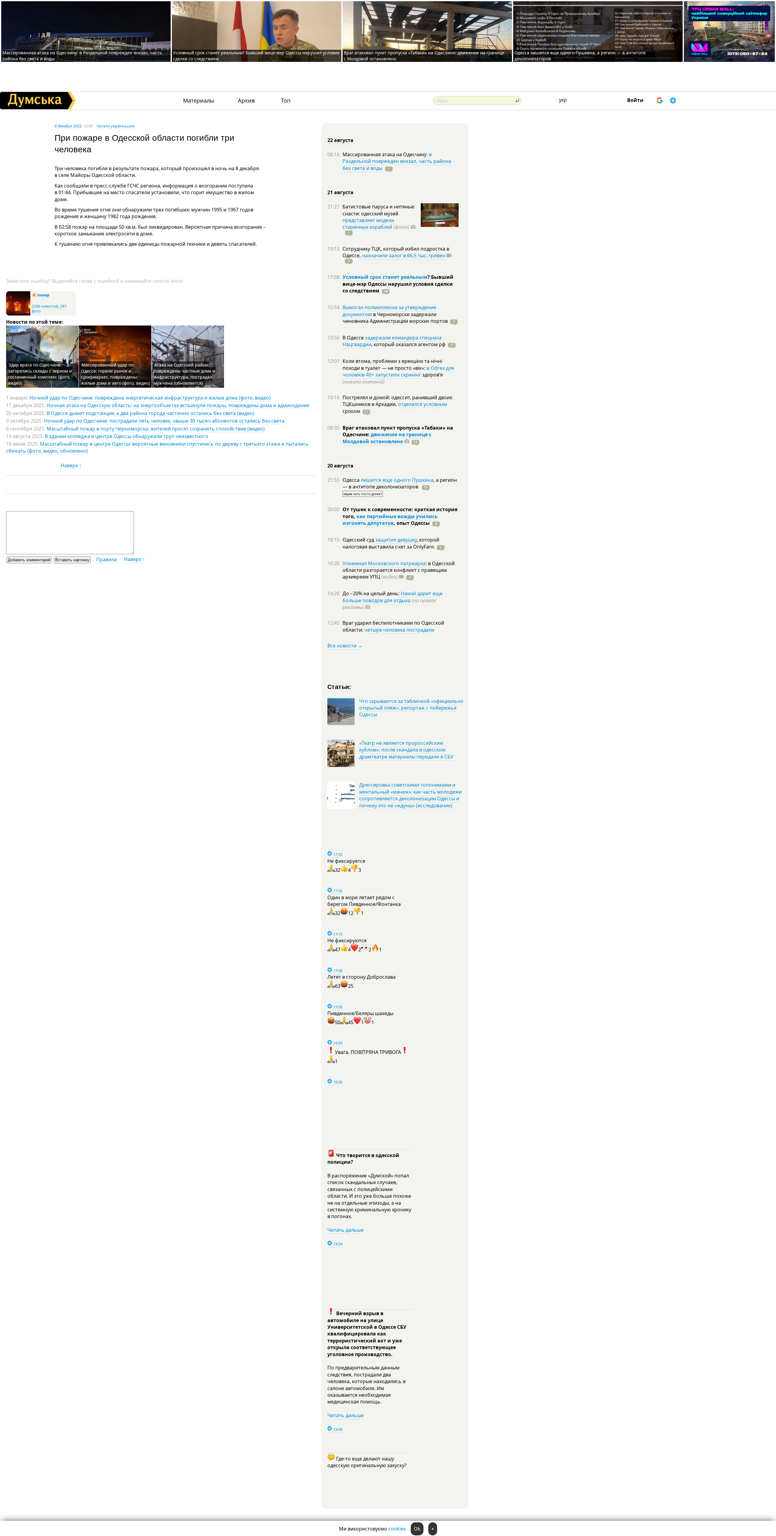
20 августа (340, 465)
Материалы (198, 100)
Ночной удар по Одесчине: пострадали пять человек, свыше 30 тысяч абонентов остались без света (164, 420)
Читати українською (115, 126)
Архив (246, 100)
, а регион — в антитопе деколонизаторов (400, 483)
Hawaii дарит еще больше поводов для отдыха (393, 596)
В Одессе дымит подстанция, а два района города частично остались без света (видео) (150, 413)
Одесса (352, 480)
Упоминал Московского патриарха (384, 563)
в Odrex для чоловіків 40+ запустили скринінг (398, 371)
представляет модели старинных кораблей (368, 223)
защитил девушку (396, 539)
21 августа (340, 192)
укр (563, 99)
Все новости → (345, 645)
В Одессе (354, 337)
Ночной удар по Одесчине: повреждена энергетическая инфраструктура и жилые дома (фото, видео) (150, 397)
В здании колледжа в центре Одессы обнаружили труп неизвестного (126, 436)
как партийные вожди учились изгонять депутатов (390, 519)
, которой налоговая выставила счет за (391, 543)
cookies (397, 1528)
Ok (417, 1528)
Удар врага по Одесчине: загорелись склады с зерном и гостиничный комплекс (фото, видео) (40, 374)
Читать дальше (345, 1230)
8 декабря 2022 (68, 126)
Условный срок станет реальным (385, 277)
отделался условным (422, 404)
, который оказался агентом (408, 344)
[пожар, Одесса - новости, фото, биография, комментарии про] (18, 314)
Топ (285, 100)
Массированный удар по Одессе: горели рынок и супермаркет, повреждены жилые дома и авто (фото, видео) (115, 374)
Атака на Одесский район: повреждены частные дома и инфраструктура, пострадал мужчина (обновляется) (184, 374)
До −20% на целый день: (372, 593)
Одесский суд (359, 539)
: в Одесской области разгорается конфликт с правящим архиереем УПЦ (399, 570)
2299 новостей (45, 306)
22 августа (340, 140)
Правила (106, 559)
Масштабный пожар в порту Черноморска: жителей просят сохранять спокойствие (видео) (156, 428)
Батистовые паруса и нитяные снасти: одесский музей (378, 210)
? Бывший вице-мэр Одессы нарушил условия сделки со (398, 284)
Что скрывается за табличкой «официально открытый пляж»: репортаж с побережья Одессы (411, 708)
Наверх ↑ (71, 465)
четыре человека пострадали (399, 629)
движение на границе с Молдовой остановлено (387, 437)
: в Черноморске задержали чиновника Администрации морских (395, 317)
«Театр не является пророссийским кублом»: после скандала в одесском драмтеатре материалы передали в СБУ (406, 750)
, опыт (412, 523)
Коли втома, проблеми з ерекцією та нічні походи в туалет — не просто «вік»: (392, 364)
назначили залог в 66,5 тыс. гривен (403, 255)
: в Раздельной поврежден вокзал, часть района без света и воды (397, 161)
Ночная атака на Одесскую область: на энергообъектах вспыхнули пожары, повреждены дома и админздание (178, 405)
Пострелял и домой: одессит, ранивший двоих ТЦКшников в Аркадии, (397, 400)
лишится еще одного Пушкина (397, 480)
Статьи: (339, 686)
